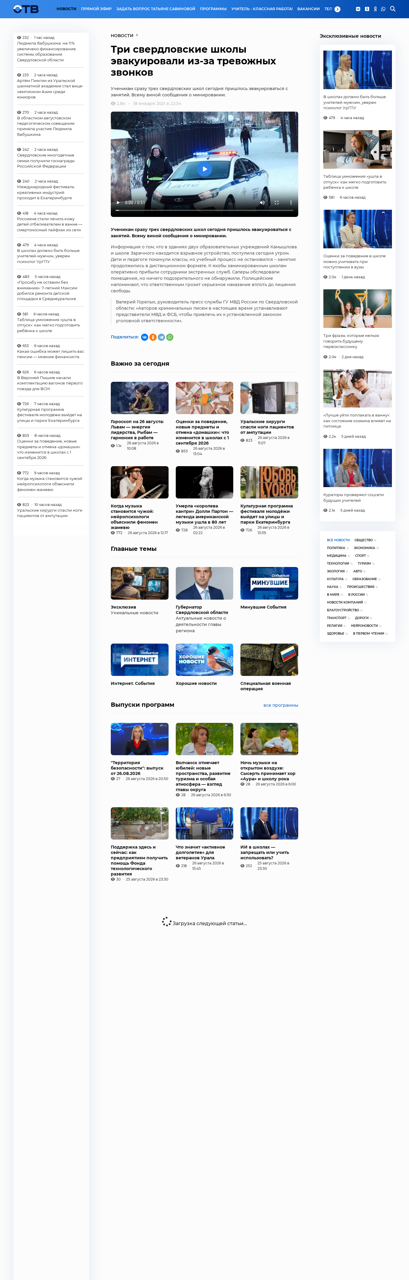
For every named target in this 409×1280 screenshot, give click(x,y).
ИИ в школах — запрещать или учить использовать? (264, 852)
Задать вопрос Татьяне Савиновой (155, 9)
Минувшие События (263, 607)
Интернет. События (133, 683)
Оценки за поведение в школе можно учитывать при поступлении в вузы (354, 261)
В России (356, 595)
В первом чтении (368, 634)
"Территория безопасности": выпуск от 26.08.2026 (137, 768)
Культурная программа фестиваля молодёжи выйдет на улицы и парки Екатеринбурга (49, 415)
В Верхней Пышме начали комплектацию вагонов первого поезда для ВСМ (50, 383)
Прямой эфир (96, 9)
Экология (336, 571)
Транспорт (336, 618)
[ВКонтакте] (144, 337)
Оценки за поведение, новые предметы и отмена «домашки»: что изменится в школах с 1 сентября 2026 (49, 449)
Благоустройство (343, 610)
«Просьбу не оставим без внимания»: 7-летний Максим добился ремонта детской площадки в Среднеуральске (47, 290)
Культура (335, 579)
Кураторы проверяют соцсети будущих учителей (353, 497)
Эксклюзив (123, 607)
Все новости (338, 540)
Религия (334, 626)
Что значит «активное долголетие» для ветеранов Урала (200, 852)
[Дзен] (375, 9)
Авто (357, 571)
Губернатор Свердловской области (202, 609)
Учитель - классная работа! (262, 9)
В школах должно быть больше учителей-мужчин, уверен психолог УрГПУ (48, 256)
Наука (332, 587)
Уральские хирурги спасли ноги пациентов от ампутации (49, 513)
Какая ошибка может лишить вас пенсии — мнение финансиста (50, 354)
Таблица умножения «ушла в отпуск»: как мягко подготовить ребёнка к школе (48, 325)
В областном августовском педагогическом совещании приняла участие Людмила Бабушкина (46, 126)
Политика (336, 548)
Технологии (338, 563)
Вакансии (308, 9)
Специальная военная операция (265, 686)
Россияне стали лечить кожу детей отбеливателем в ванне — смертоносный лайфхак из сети (49, 224)
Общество (364, 540)
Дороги (362, 618)
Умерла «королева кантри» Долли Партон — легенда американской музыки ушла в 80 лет (204, 514)
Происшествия (360, 587)
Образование (364, 579)
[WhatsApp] (383, 9)
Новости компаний (345, 602)
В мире (333, 595)
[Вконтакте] (358, 9)
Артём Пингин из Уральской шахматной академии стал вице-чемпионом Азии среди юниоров (50, 88)
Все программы (280, 705)
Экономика (364, 548)
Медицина (336, 556)
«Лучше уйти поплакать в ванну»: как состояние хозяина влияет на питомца (357, 420)
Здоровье (335, 634)
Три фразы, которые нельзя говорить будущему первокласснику (351, 341)
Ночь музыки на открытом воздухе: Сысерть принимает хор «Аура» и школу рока (268, 771)
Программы (213, 9)
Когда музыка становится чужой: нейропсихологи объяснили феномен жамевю (50, 484)
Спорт (360, 556)
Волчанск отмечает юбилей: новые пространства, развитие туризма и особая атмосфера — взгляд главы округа (203, 776)
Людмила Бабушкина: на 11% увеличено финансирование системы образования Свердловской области (46, 51)
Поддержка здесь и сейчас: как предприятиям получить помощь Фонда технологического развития (139, 860)
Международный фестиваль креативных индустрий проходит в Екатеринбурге (45, 192)
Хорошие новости (196, 683)
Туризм (364, 563)
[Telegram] (161, 337)
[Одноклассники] (367, 9)
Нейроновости (364, 626)
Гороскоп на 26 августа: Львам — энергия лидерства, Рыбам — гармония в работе (137, 429)
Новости (66, 9)
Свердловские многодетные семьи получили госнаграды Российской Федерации (46, 160)
